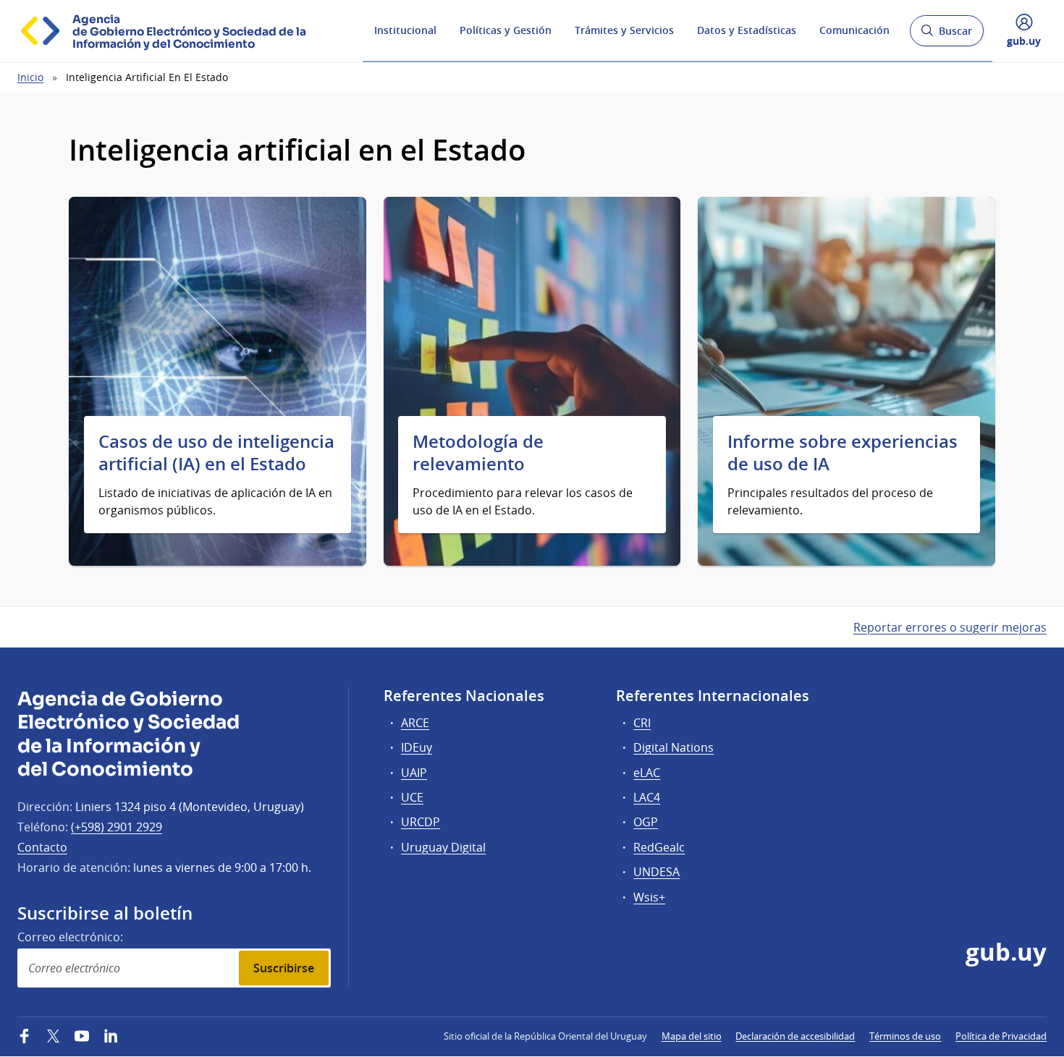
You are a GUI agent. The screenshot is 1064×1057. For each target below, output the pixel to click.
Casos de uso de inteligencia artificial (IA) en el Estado (216, 452)
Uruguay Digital (443, 847)
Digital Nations (673, 747)
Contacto (42, 847)
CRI (642, 723)
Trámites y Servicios (624, 30)
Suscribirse (283, 968)
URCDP (420, 822)
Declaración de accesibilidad (795, 1036)
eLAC (646, 773)
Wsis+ (649, 897)
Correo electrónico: (70, 937)
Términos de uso (905, 1036)
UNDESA (656, 872)
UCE (412, 797)
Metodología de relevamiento (478, 452)
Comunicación (854, 30)
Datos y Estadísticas (746, 30)
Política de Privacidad (1001, 1036)
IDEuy (416, 747)
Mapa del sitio (692, 1036)
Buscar (946, 35)
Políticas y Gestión (506, 30)
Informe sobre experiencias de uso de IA (842, 452)
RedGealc (659, 847)
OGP (645, 822)
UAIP (414, 773)
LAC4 (646, 797)
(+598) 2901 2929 (116, 827)
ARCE (415, 723)
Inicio (30, 77)
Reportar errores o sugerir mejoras (950, 627)
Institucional (405, 30)
